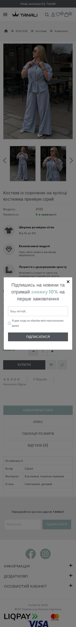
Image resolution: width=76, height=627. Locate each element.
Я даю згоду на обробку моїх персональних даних (38, 323)
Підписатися (38, 337)
